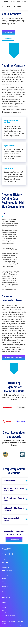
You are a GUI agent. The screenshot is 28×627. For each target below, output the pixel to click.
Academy (4, 578)
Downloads (12, 1)
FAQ (3, 591)
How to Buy (5, 562)
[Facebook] (2, 554)
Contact (4, 607)
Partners (4, 565)
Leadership (5, 599)
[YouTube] (12, 554)
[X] (9, 554)
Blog (3, 581)
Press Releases (6, 605)
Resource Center (6, 576)
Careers (4, 602)
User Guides (5, 589)
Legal (3, 610)
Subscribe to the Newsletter (9, 613)
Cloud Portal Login (21, 1)
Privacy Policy (17, 625)
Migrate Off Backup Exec (8, 615)
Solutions (4, 559)
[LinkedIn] (6, 554)
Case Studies (5, 583)
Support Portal (5, 567)
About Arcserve (6, 597)
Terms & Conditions (7, 625)
